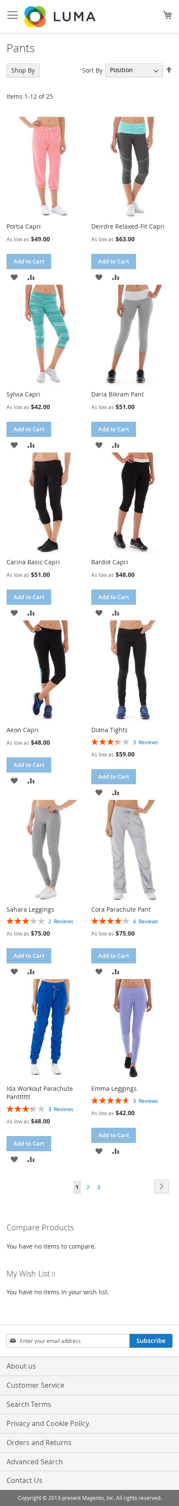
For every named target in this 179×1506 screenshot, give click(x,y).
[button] (14, 276)
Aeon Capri (23, 730)
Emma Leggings (114, 1088)
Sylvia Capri (23, 394)
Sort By (92, 70)
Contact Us (25, 1480)
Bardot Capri (109, 562)
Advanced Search (35, 1461)
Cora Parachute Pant (121, 909)
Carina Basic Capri (33, 562)
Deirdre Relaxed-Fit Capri (128, 226)
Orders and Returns (39, 1442)
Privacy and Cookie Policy (48, 1423)
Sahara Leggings (30, 909)
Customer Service (35, 1385)
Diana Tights (109, 730)
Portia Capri (24, 226)
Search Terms (29, 1404)
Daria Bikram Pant (117, 394)
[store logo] (61, 16)
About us (21, 1366)
